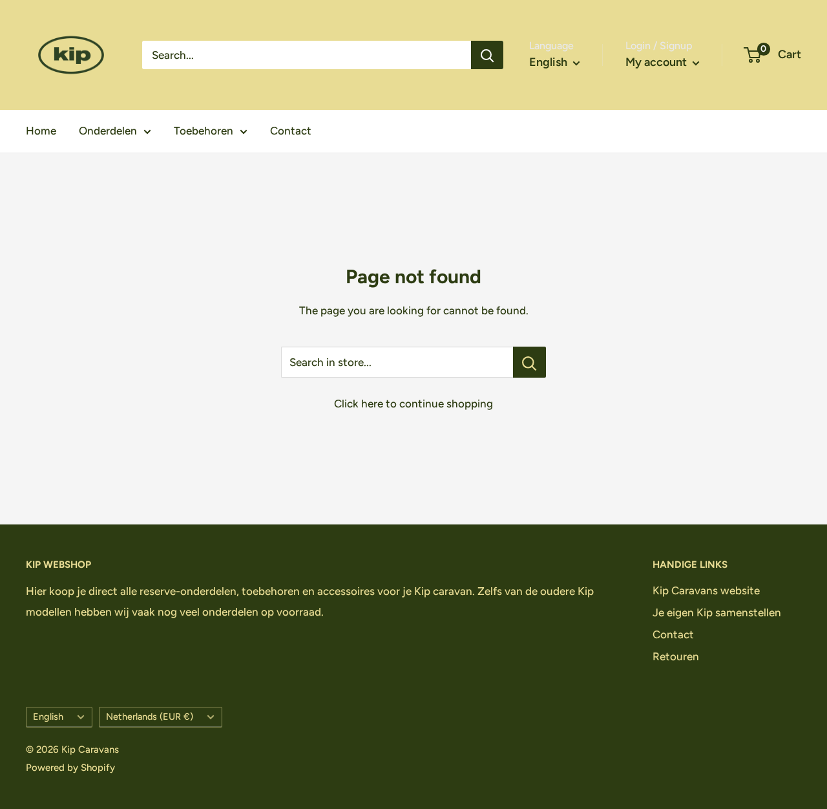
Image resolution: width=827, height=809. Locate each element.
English (48, 716)
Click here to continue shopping (413, 403)
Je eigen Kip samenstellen (717, 612)
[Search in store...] (529, 362)
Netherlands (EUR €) (149, 716)
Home (41, 130)
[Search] (487, 55)
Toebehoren (203, 130)
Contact (290, 130)
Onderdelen (108, 130)
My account (657, 62)
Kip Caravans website (706, 590)
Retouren (676, 656)
